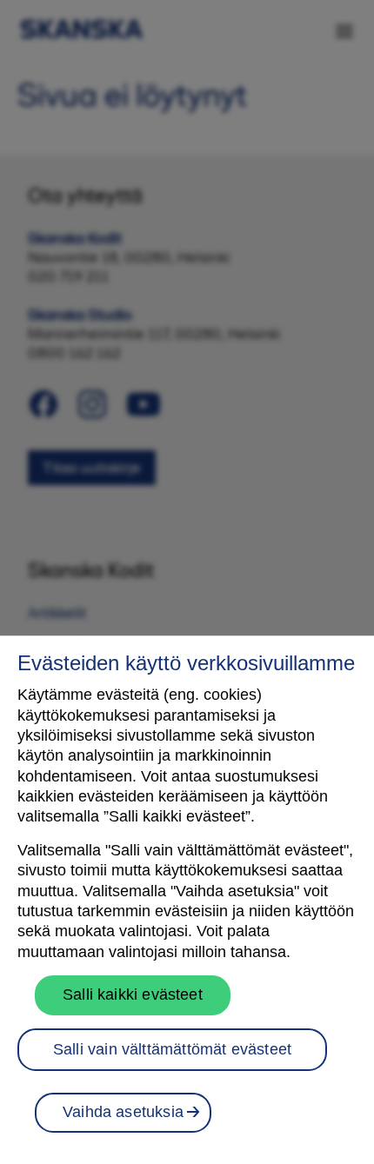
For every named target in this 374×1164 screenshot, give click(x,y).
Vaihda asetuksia (123, 1112)
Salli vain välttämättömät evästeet (172, 1049)
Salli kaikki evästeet (133, 994)
